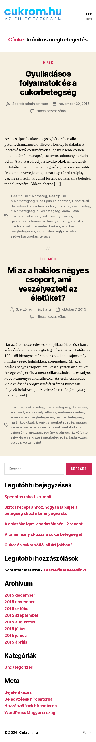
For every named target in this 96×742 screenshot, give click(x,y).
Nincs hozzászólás (51, 111)
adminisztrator (36, 104)
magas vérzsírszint (45, 427)
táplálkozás (78, 437)
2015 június (15, 635)
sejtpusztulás (65, 231)
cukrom (17, 216)
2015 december (19, 595)
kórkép (54, 226)
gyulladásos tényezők (28, 221)
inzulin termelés (35, 226)
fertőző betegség (69, 417)
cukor (50, 206)
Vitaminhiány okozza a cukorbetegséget (43, 534)
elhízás (50, 412)
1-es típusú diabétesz (53, 201)
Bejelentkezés (18, 692)
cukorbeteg (81, 206)
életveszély (35, 412)
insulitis (77, 221)
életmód (17, 412)
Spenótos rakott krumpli (27, 496)
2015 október (17, 608)
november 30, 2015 (74, 104)
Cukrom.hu (28, 732)
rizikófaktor (79, 432)
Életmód (48, 259)
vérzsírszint (32, 442)
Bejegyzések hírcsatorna (28, 699)
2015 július (14, 628)
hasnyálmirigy (58, 221)
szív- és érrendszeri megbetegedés (39, 437)
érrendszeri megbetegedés (32, 417)
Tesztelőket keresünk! (64, 570)
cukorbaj (63, 206)
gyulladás (64, 216)
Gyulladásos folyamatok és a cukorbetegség (48, 83)
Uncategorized (18, 667)
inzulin (16, 226)
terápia (45, 236)
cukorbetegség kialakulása (57, 211)
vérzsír (16, 442)
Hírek (48, 62)
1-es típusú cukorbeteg (29, 196)
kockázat (27, 422)
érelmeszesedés (71, 412)
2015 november (19, 601)
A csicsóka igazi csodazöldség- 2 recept (43, 523)
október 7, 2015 (74, 309)
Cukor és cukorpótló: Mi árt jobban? (38, 545)
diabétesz (32, 216)
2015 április (15, 642)
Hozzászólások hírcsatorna (30, 705)
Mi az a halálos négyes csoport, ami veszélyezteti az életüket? (48, 284)
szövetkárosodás (24, 236)
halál (14, 422)
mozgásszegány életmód (49, 432)
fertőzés (48, 216)
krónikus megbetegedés (55, 422)
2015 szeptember (21, 615)
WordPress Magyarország (29, 712)
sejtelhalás (45, 231)
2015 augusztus (19, 622)
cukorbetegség (23, 211)
